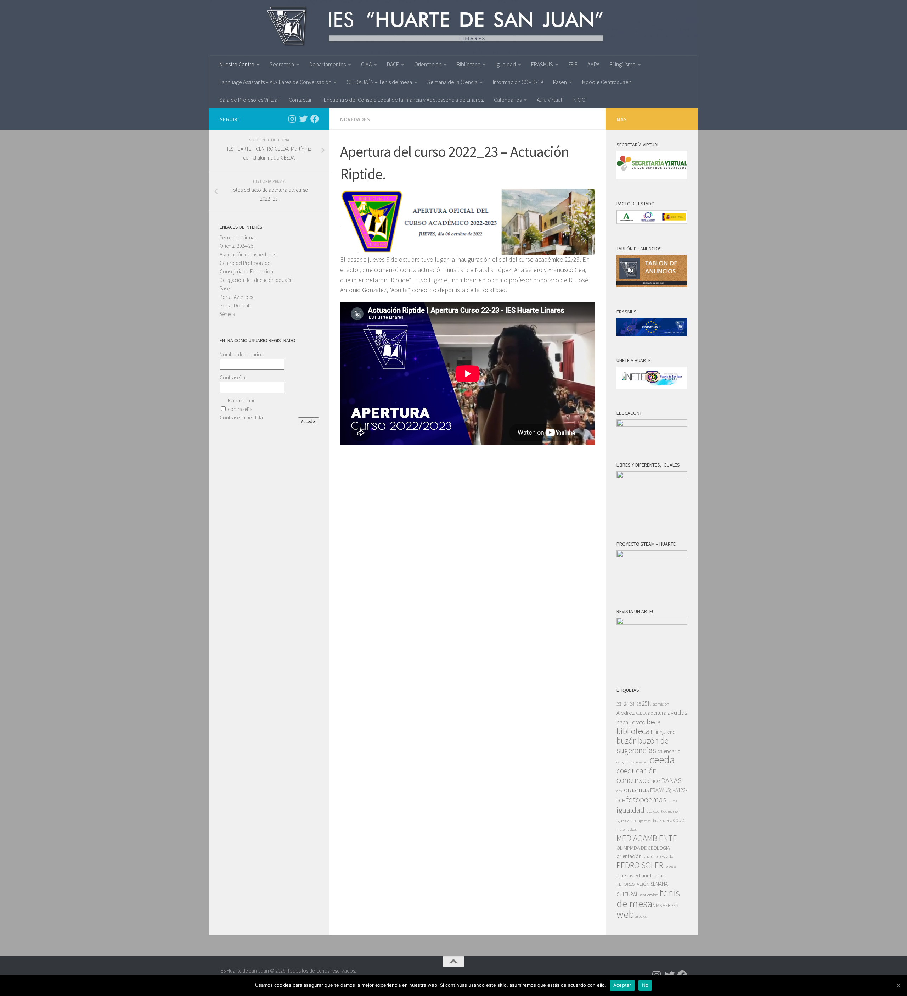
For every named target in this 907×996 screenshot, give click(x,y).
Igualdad (506, 64)
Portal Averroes (236, 297)
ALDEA (641, 713)
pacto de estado (658, 856)
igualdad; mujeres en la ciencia (642, 820)
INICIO (579, 99)
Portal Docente (236, 305)
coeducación (636, 770)
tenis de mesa (648, 898)
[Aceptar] (898, 985)
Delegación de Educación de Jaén (256, 280)
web (625, 914)
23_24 (622, 704)
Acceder (308, 421)
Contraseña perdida (241, 417)
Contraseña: (233, 377)
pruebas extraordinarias (640, 875)
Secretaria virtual (238, 237)
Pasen (560, 81)
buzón (626, 740)
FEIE (573, 64)
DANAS (671, 780)
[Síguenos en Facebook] (314, 119)
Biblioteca (468, 64)
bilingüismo (663, 732)
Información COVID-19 (518, 81)
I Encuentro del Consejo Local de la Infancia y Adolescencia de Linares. (403, 99)
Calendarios (508, 99)
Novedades (355, 119)
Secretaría (282, 64)
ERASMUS (542, 64)
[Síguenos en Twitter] (303, 119)
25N (647, 703)
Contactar (300, 99)
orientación (629, 856)
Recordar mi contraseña (241, 404)
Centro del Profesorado (245, 263)
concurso (631, 780)
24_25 (635, 704)
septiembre (649, 894)
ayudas (677, 712)
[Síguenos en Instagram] (292, 119)
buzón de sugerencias (642, 745)
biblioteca (633, 730)
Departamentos (327, 64)
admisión (661, 704)
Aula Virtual (549, 99)
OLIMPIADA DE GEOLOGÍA (643, 848)
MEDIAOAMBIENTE (646, 838)
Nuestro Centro (236, 64)
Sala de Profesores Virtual (249, 99)
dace (654, 781)
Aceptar (622, 985)
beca (653, 722)
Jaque (677, 820)
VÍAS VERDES (665, 905)
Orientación (427, 64)
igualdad (630, 810)
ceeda (662, 759)
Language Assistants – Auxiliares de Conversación (275, 81)
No (645, 985)
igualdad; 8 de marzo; (662, 811)
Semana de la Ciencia (452, 81)
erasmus (636, 789)
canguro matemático (632, 762)
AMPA (593, 64)
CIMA (366, 64)
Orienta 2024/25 (236, 246)
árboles (641, 916)
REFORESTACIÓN (632, 884)
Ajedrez (625, 713)
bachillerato (631, 722)
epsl (619, 791)
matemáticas (626, 829)
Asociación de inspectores (248, 254)
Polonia (670, 866)
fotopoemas (646, 799)
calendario (669, 751)
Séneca (227, 314)
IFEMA (672, 801)
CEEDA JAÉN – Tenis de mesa (379, 81)
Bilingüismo (622, 64)
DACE (393, 64)
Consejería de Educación (246, 271)
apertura (657, 713)
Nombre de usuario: (241, 354)
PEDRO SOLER (639, 865)
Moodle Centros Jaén (606, 81)
